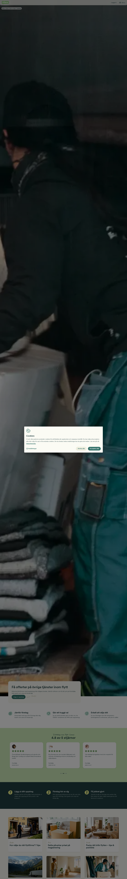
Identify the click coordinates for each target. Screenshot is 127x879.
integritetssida (31, 443)
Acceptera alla (94, 448)
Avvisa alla (81, 448)
